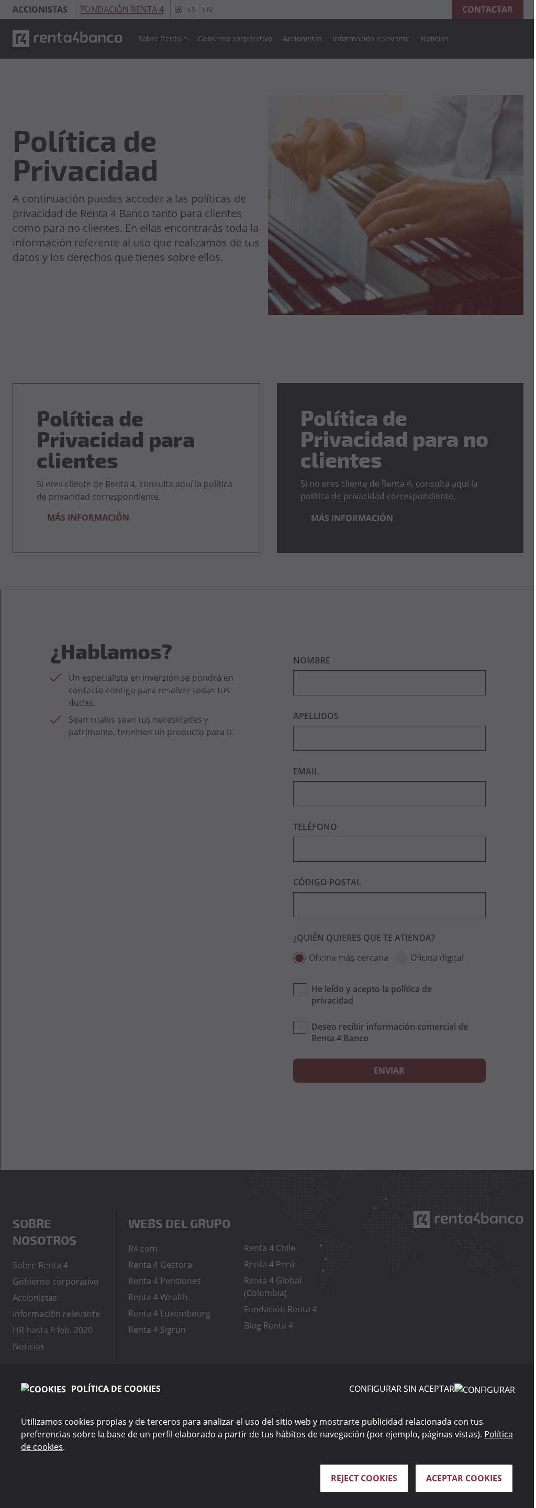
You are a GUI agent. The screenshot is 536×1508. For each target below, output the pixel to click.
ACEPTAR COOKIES (464, 1478)
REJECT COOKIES (364, 1478)
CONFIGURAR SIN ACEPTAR (401, 1388)
